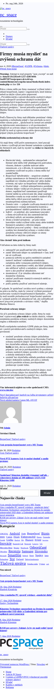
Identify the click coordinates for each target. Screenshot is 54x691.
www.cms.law (6, 390)
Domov (9, 36)
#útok (46, 66)
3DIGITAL (4, 534)
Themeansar (5, 667)
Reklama (10, 687)
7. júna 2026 (6, 636)
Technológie (4, 559)
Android (15, 533)
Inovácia (45, 540)
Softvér (25, 556)
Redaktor (16, 450)
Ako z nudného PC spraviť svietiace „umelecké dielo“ (24, 507)
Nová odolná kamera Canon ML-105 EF (18, 400)
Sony (31, 555)
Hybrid (38, 540)
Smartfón (14, 555)
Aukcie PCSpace (13, 674)
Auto (23, 533)
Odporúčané (38, 547)
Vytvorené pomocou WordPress (14, 664)
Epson (39, 537)
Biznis (45, 533)
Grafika (9, 540)
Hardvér (17, 540)
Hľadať (9, 39)
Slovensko (41, 551)
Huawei (29, 539)
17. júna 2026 (6, 600)
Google (2, 540)
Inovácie (6, 543)
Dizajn (17, 537)
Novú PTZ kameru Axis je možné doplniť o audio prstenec (27, 523)
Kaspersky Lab (18, 544)
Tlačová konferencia (32, 559)
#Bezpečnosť (18, 66)
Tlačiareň (20, 559)
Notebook (24, 548)
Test (12, 559)
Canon (9, 537)
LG (41, 544)
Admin (6, 428)
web (47, 564)
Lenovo (35, 544)
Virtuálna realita (32, 564)
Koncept (27, 544)
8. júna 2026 (6, 620)
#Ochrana (37, 66)
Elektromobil (28, 536)
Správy (39, 555)
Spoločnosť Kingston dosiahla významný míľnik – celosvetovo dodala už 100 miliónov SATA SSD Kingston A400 (24, 478)
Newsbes (41, 664)
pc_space (8, 14)
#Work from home (8, 69)
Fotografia (46, 537)
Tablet (46, 556)
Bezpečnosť (6, 439)
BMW (2, 537)
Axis (2, 453)
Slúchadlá (3, 556)
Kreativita (12, 589)
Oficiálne (3, 552)
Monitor (16, 548)
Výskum (42, 564)
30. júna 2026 (6, 587)
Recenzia (14, 551)
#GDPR (28, 66)
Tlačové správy (7, 47)
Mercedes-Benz (6, 548)
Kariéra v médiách (14, 685)
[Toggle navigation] (1, 26)
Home (8, 672)
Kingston (12, 622)
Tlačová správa (13, 563)
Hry (22, 540)
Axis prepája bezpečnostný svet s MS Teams (21, 445)
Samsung (27, 551)
